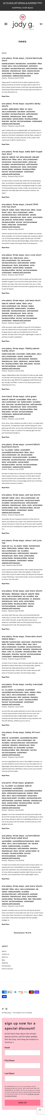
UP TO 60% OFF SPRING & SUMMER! (20, 3)
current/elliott (32, 63)
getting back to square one (16, 793)
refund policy (6, 966)
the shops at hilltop (19, 73)
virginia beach (7, 75)
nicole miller (6, 311)
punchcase (18, 649)
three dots (5, 121)
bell (17, 157)
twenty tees (12, 224)
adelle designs (14, 109)
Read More (5, 96)
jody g (10, 66)
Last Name (9, 1073)
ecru (11, 258)
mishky (30, 212)
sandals (32, 262)
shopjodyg (5, 71)
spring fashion (7, 73)
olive (3, 404)
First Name (10, 1060)
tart (3, 363)
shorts (24, 71)
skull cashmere (24, 265)
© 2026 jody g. (7, 1013)
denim (17, 210)
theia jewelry (28, 363)
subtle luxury (23, 361)
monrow (20, 356)
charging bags (36, 642)
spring (29, 217)
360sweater (15, 594)
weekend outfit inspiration (22, 75)
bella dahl (35, 157)
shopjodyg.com (15, 71)
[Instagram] (6, 1009)
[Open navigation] (5, 24)
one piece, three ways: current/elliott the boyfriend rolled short (21, 836)
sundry (16, 409)
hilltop (40, 63)
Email (7, 1047)
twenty (4, 224)
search (4, 951)
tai (15, 315)
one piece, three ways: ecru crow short (21, 255)
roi (31, 599)
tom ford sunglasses (24, 121)
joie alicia (35, 843)
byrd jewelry (20, 354)
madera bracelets (8, 308)
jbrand (4, 212)
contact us (5, 954)
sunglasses (17, 169)
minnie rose (32, 162)
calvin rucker (25, 642)
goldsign (21, 548)
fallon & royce (6, 159)
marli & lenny (33, 66)
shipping (5, 963)
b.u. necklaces (19, 690)
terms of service (7, 969)
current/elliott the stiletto (29, 738)
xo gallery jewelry (8, 416)
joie (18, 260)
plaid (19, 697)
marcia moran (6, 162)
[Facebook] (2, 1009)
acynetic (5, 109)
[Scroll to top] (40, 1109)
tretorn (36, 73)
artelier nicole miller (8, 354)
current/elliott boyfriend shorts (12, 452)
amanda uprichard (8, 63)
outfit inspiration (32, 68)
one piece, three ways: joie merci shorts (22, 591)
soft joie (30, 313)
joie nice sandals (26, 455)
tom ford (30, 73)
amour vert (5, 546)
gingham (30, 793)
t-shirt (9, 651)
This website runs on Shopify (22, 1013)
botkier (11, 210)
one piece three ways (17, 68)
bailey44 (12, 157)
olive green (10, 404)
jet (26, 109)
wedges (30, 510)
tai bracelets (21, 315)
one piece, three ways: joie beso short (21, 300)
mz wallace (5, 68)
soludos (30, 116)
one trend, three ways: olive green (19, 396)
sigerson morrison (33, 71)
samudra (33, 214)
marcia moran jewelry (19, 162)
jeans (30, 644)
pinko (40, 68)
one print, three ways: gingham (18, 783)
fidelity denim (31, 354)
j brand (4, 66)
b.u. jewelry (9, 450)
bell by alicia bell (25, 157)
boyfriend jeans (34, 546)
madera (31, 306)
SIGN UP (22, 1103)
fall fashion (11, 644)
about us (5, 957)
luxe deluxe (21, 111)
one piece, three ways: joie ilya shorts (21, 495)
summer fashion (18, 119)
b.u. (3, 450)
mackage (24, 306)
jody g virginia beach (20, 66)
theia (21, 363)
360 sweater (6, 594)
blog (3, 960)
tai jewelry (30, 315)
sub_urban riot (7, 219)
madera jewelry (20, 308)
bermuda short (21, 63)
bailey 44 (5, 157)
